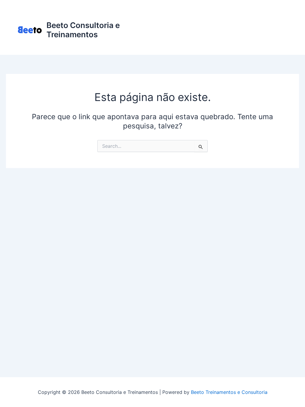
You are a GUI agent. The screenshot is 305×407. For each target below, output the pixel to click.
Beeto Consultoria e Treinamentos (83, 30)
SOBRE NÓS (196, 41)
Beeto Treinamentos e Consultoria (229, 392)
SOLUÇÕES (219, 17)
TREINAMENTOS (259, 17)
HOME (190, 17)
